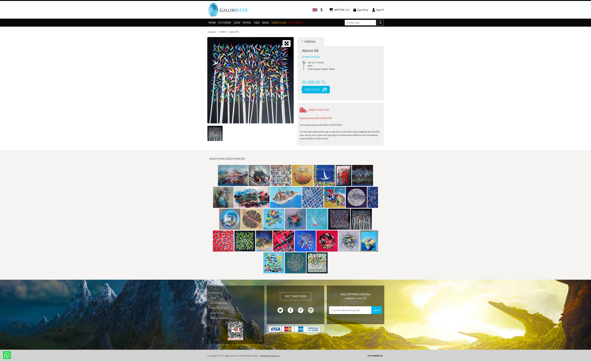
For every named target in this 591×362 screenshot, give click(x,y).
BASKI (265, 22)
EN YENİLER (296, 22)
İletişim (213, 298)
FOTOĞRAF (224, 22)
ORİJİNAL (310, 41)
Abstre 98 (233, 31)
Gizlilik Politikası (217, 313)
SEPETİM (341, 10)
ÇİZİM (236, 22)
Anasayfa (211, 31)
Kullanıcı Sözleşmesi (218, 318)
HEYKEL (247, 22)
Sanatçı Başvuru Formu (219, 308)
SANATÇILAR (278, 22)
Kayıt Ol (376, 310)
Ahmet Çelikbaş (311, 56)
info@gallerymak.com (269, 355)
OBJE (257, 22)
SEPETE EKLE (312, 89)
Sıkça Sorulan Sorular (219, 303)
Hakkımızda (215, 293)
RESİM (212, 22)
